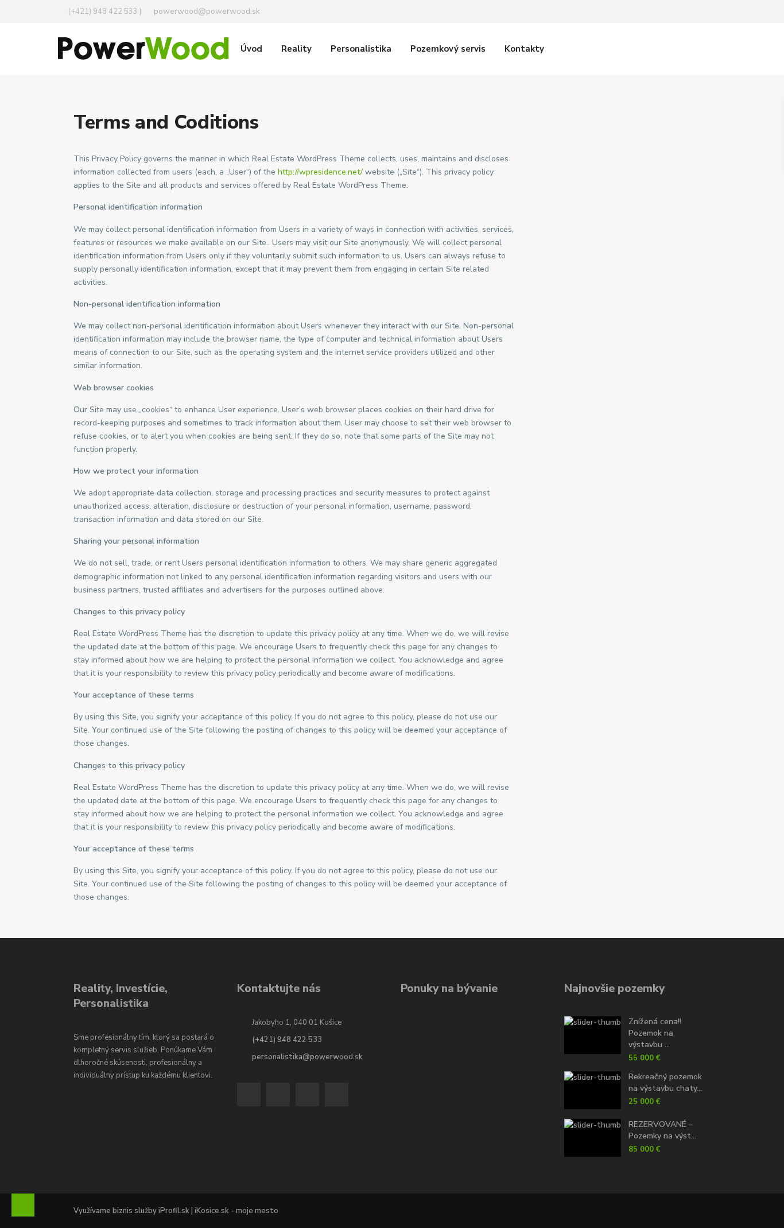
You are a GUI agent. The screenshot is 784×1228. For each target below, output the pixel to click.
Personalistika (361, 49)
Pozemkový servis (448, 49)
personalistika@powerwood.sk (307, 1057)
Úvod (251, 49)
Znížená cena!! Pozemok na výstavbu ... (654, 1033)
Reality (296, 49)
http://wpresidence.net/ (320, 171)
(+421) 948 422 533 (287, 1040)
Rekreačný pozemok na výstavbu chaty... (665, 1082)
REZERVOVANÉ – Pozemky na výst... (662, 1130)
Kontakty (524, 49)
